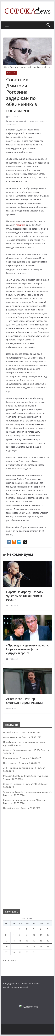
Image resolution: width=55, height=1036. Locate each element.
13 (6, 940)
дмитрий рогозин (26, 121)
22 (20, 946)
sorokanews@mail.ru (21, 987)
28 (13, 952)
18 (41, 940)
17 (34, 940)
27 (6, 952)
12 (48, 934)
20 (6, 946)
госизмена (13, 121)
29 (20, 952)
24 (34, 946)
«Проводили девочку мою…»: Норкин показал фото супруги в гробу (27, 649)
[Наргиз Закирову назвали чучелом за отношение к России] (27, 563)
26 (48, 946)
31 (34, 952)
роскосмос (11, 124)
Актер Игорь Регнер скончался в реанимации (24, 701)
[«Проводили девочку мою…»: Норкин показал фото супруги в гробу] (27, 616)
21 (13, 946)
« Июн (6, 960)
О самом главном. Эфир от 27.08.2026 (22, 737)
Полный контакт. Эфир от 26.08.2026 (21, 808)
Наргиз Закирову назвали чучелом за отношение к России (25, 596)
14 (13, 940)
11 (41, 934)
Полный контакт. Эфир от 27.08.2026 (21, 732)
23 (27, 946)
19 (48, 940)
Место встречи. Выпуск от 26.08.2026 (22, 758)
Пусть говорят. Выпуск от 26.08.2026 (21, 763)
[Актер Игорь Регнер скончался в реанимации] (27, 670)
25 (41, 946)
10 (34, 934)
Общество (11, 73)
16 (27, 940)
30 (27, 952)
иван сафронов (41, 121)
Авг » (13, 960)
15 (20, 940)
